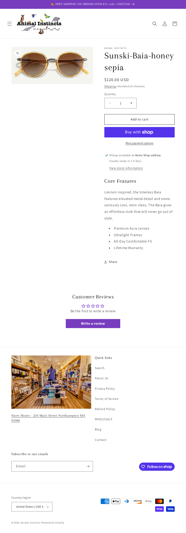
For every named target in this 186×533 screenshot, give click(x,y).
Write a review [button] (93, 323)
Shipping (110, 86)
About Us (101, 378)
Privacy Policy (105, 389)
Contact (100, 440)
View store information (126, 168)
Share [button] (113, 262)
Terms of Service (107, 399)
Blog (98, 429)
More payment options (140, 143)
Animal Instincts (30, 522)
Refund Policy (105, 409)
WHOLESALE (103, 419)
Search (100, 368)
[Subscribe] (88, 466)
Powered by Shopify (52, 522)
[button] (10, 24)
